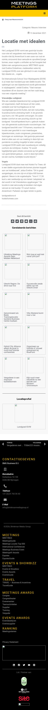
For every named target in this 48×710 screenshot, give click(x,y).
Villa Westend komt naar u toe (35, 314)
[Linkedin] (14, 665)
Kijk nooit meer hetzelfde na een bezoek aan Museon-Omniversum (34, 382)
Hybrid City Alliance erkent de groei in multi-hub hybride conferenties (12, 349)
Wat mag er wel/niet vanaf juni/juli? (35, 255)
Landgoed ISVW (24, 427)
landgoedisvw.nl (9, 196)
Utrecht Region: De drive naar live (12, 285)
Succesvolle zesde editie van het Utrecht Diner (34, 286)
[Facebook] (19, 665)
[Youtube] (29, 665)
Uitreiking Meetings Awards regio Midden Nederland (12, 256)
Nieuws (34, 27)
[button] (44, 13)
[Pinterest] (34, 665)
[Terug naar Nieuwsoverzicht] (3, 19)
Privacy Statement (10, 642)
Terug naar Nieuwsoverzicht (14, 19)
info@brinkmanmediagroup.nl (15, 507)
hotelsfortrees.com (10, 198)
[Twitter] (24, 665)
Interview (42, 27)
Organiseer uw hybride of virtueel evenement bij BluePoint (34, 349)
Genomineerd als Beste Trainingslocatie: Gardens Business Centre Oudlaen (11, 317)
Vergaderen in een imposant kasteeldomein (11, 380)
